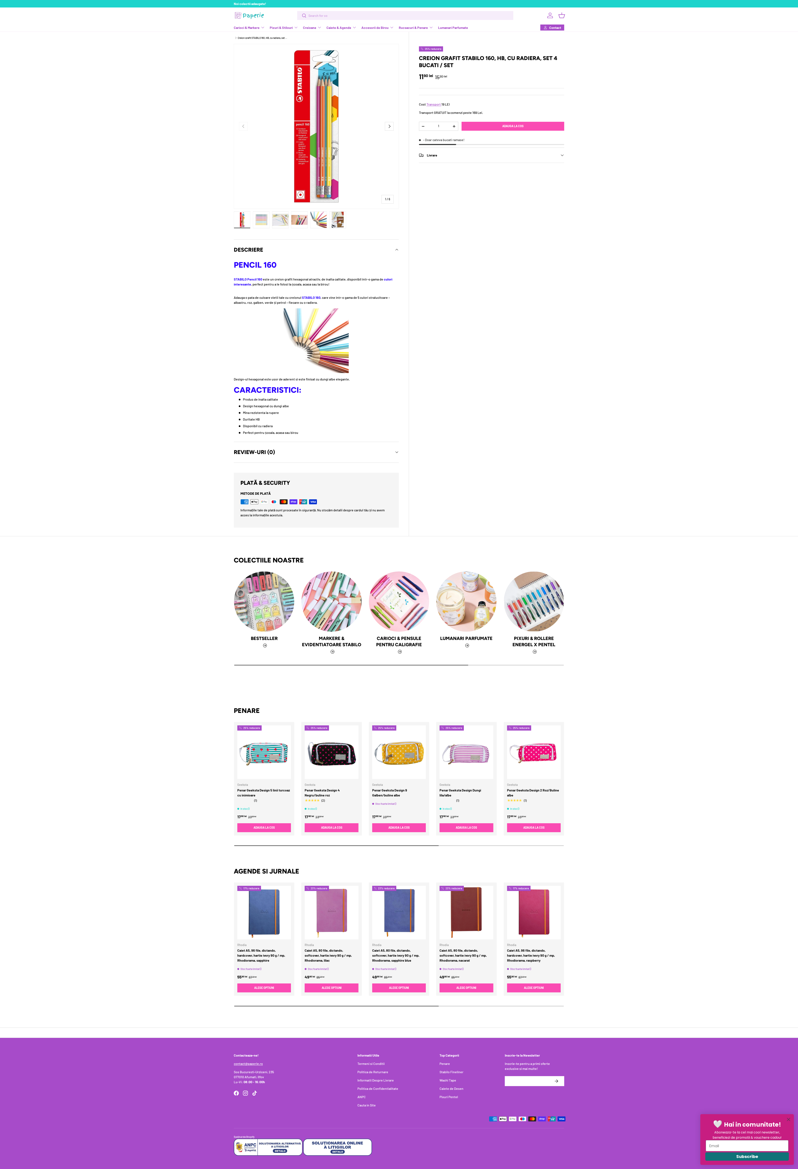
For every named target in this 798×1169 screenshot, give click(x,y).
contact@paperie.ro (248, 1064)
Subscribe (747, 1156)
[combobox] (405, 15)
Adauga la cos (512, 126)
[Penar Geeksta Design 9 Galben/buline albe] (399, 752)
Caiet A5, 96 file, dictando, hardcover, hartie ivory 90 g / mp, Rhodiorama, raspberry (531, 955)
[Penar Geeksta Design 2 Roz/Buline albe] (534, 752)
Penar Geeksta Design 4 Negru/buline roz (322, 792)
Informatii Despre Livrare (375, 1080)
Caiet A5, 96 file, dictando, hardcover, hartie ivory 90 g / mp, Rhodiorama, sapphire (261, 955)
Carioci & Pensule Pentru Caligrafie (399, 642)
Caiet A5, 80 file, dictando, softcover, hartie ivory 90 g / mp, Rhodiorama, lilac (328, 955)
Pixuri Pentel (449, 1097)
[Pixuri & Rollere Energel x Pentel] (534, 601)
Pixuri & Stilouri (281, 28)
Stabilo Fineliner (451, 1072)
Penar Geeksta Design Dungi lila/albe (460, 792)
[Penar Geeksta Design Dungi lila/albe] (466, 752)
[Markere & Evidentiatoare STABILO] (331, 601)
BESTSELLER (264, 638)
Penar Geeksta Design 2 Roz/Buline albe (533, 792)
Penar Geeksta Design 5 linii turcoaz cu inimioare (263, 792)
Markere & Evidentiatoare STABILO (331, 642)
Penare (445, 1064)
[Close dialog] (788, 1119)
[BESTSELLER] (264, 601)
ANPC (361, 1097)
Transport (433, 104)
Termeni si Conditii (371, 1064)
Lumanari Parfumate (453, 28)
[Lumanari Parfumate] (466, 601)
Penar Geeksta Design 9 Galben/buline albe (389, 792)
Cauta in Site (366, 1105)
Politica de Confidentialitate (377, 1088)
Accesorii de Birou (375, 28)
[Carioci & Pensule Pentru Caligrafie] (399, 601)
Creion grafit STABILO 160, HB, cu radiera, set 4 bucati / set (263, 38)
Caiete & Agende (338, 28)
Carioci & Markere (247, 28)
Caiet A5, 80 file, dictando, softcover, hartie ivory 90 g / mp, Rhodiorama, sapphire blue (395, 955)
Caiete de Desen (451, 1088)
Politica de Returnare (372, 1072)
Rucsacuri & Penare (413, 28)
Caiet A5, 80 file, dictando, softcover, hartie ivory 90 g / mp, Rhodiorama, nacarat (463, 955)
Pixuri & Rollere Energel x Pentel (533, 642)
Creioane (309, 28)
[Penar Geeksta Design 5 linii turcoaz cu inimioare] (264, 752)
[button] (561, 15)
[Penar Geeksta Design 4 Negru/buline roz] (331, 752)
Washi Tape (448, 1080)
